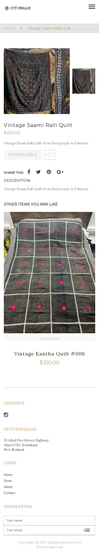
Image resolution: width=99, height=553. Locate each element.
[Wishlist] (50, 156)
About (8, 487)
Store (8, 481)
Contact (9, 493)
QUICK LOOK (49, 338)
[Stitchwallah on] (6, 415)
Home (9, 28)
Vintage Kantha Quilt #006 (49, 353)
